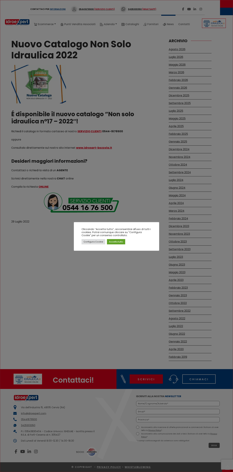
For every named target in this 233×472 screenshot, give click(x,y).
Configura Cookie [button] (93, 241)
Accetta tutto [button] (116, 241)
